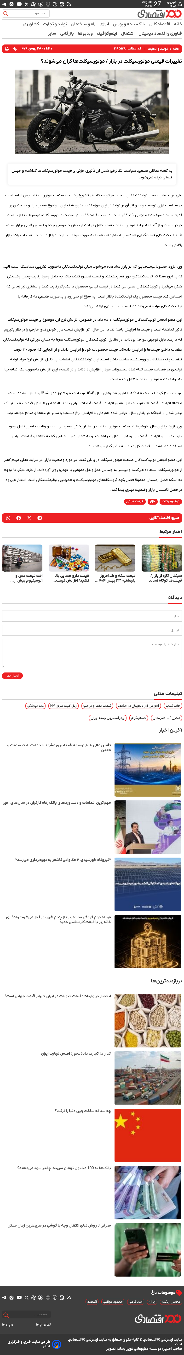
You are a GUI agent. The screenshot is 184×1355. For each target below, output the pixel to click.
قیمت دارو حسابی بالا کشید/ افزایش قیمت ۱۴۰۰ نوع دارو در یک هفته (72, 578)
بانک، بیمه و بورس (129, 24)
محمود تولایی (113, 1302)
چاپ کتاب (173, 706)
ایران (152, 1302)
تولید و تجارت (55, 24)
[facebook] (18, 518)
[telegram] (4, 4)
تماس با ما (43, 1325)
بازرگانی (67, 33)
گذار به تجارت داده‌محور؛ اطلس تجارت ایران (76, 1053)
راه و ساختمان (83, 24)
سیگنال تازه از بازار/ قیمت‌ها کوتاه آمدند (165, 578)
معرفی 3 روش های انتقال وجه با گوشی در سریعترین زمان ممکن (59, 1225)
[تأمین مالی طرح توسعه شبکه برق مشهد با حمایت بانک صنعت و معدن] (148, 770)
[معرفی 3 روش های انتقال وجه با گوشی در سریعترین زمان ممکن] (148, 1250)
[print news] (7, 49)
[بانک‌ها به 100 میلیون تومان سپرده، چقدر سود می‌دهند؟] (148, 1192)
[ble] (55, 4)
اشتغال (128, 33)
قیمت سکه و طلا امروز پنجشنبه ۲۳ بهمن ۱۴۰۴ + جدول (116, 578)
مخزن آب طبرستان (166, 718)
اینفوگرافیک (107, 33)
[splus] (40, 3)
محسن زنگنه (171, 1302)
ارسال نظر (12, 676)
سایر (52, 33)
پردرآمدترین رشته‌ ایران (108, 718)
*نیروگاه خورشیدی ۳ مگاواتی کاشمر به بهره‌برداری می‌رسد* (63, 860)
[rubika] (48, 3)
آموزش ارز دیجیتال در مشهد (138, 706)
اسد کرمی (136, 1302)
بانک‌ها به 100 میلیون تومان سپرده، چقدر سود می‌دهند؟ (64, 1168)
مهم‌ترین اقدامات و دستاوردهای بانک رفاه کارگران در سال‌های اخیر (57, 802)
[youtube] (19, 4)
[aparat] (33, 4)
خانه (178, 24)
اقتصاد (92, 1302)
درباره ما (7, 1325)
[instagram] (11, 4)
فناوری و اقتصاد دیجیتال (160, 33)
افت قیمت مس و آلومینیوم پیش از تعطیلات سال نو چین (25, 578)
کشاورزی (31, 24)
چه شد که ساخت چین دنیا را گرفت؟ (83, 1111)
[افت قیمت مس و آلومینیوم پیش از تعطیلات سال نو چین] (22, 558)
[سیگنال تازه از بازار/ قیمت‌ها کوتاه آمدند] (161, 558)
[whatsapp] (8, 518)
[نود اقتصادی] (159, 13)
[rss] (69, 4)
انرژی (104, 24)
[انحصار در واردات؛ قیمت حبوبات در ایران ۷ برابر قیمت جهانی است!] (148, 1020)
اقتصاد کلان (159, 24)
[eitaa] (62, 4)
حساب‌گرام (138, 718)
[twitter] (29, 518)
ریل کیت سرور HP (63, 706)
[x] (26, 4)
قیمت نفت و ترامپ (97, 706)
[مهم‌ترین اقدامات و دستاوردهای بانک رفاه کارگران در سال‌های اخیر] (148, 827)
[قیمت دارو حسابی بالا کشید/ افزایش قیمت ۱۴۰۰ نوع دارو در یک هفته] (68, 558)
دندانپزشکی (35, 706)
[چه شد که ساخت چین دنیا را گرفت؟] (148, 1135)
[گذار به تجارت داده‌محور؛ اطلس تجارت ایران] (148, 1078)
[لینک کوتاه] (14, 48)
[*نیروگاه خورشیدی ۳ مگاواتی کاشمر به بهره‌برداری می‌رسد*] (148, 884)
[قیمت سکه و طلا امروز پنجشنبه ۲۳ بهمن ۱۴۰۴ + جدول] (115, 558)
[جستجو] (6, 14)
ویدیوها (85, 33)
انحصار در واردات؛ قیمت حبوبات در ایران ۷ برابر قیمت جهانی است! (58, 996)
